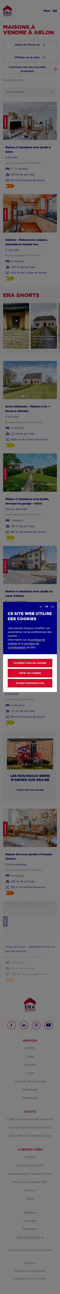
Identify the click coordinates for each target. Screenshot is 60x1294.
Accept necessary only (30, 683)
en (52, 606)
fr (46, 606)
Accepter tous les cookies (30, 663)
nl (41, 606)
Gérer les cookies (30, 673)
